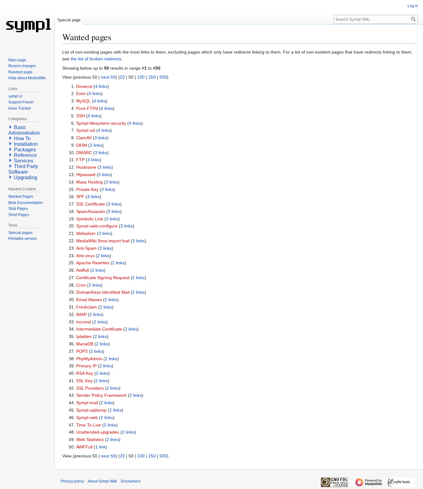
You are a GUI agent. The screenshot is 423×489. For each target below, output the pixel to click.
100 (141, 77)
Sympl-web (87, 417)
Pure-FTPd (87, 108)
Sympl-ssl (85, 130)
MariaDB (84, 343)
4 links (101, 86)
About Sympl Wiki (102, 481)
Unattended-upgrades (97, 432)
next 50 (108, 77)
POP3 (82, 351)
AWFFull (84, 446)
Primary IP (86, 365)
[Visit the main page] (27, 25)
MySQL (83, 100)
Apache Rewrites (92, 262)
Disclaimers (131, 481)
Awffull (82, 270)
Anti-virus (85, 255)
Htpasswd (85, 174)
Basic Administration (24, 130)
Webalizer (86, 233)
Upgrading (25, 177)
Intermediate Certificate (99, 329)
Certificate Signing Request (102, 277)
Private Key (87, 189)
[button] (10, 127)
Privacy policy (72, 481)
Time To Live (88, 424)
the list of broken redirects (96, 58)
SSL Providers (90, 388)
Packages (25, 149)
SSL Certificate (90, 203)
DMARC (84, 152)
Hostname (86, 167)
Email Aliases (89, 299)
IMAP (81, 314)
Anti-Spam (86, 248)
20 (122, 77)
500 (163, 77)
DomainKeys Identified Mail (102, 292)
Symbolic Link (89, 218)
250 (152, 77)
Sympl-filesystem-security (101, 123)
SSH (80, 115)
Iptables (84, 336)
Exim (81, 93)
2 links (105, 248)
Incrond (83, 321)
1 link (100, 446)
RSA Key (84, 373)
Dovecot (84, 86)
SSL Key (84, 380)
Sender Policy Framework (101, 395)
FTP (80, 159)
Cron (81, 285)
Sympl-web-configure (97, 225)
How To (22, 138)
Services (23, 160)
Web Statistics (90, 439)
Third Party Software (23, 169)
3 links (100, 137)
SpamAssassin (90, 211)
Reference (25, 155)
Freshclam (86, 307)
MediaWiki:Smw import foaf (102, 240)
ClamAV (84, 137)
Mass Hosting (89, 182)
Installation (26, 144)
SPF (80, 196)
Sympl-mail (87, 402)
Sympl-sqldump (91, 410)
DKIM (81, 145)
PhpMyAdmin (89, 358)
